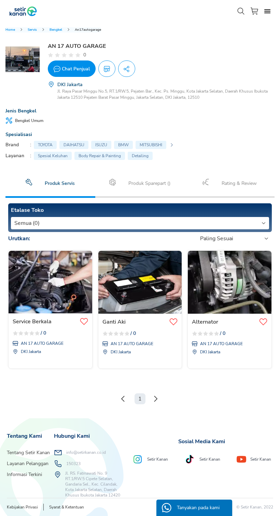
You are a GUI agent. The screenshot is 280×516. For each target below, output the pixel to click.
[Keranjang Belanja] (255, 11)
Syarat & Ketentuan (66, 507)
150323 (73, 463)
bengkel (56, 29)
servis (32, 29)
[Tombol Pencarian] (241, 11)
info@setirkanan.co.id (86, 452)
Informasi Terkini (24, 474)
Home (10, 29)
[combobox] (15, 223)
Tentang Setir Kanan (28, 452)
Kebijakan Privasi (22, 507)
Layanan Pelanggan (27, 463)
